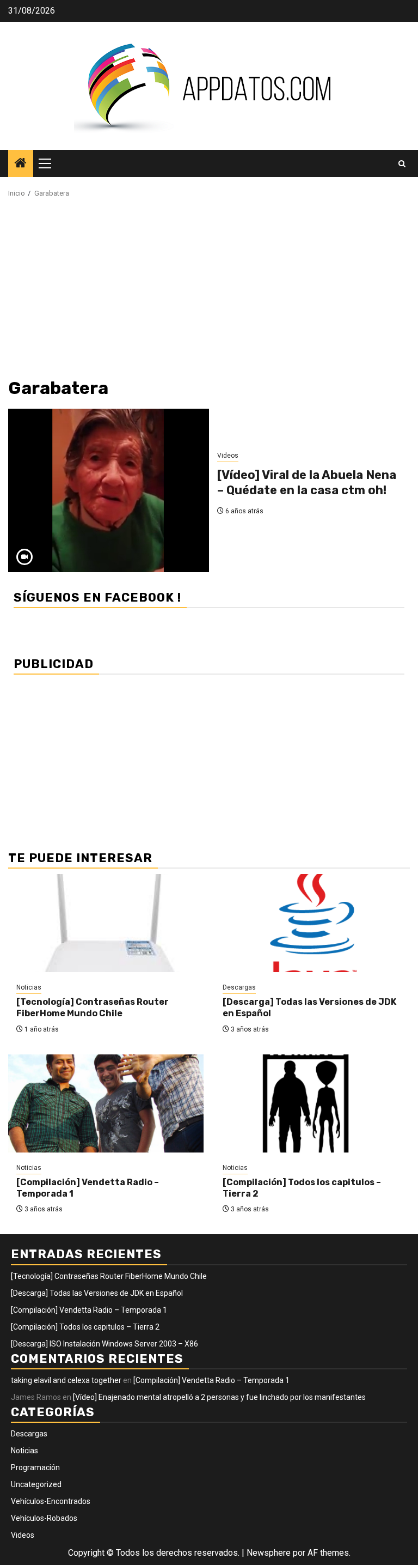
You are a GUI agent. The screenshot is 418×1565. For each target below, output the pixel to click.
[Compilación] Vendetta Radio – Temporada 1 (89, 1310)
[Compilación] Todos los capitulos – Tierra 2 (85, 1327)
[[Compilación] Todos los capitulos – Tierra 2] (312, 1103)
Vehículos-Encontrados (50, 1501)
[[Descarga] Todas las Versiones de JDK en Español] (312, 923)
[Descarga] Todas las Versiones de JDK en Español (97, 1293)
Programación (35, 1467)
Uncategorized (36, 1484)
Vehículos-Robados (44, 1518)
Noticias (28, 987)
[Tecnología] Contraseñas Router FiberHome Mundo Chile (92, 1007)
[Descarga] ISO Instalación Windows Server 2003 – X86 (104, 1343)
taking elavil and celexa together (66, 1380)
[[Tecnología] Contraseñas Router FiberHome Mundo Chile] (106, 923)
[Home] (21, 164)
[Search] (402, 163)
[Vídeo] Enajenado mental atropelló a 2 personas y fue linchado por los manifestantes (219, 1397)
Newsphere (269, 1553)
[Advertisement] (209, 291)
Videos (227, 455)
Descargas (239, 987)
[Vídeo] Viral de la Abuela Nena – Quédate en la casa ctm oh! (306, 483)
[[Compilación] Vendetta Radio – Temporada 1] (106, 1103)
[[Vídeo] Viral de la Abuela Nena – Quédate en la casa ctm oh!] (108, 490)
